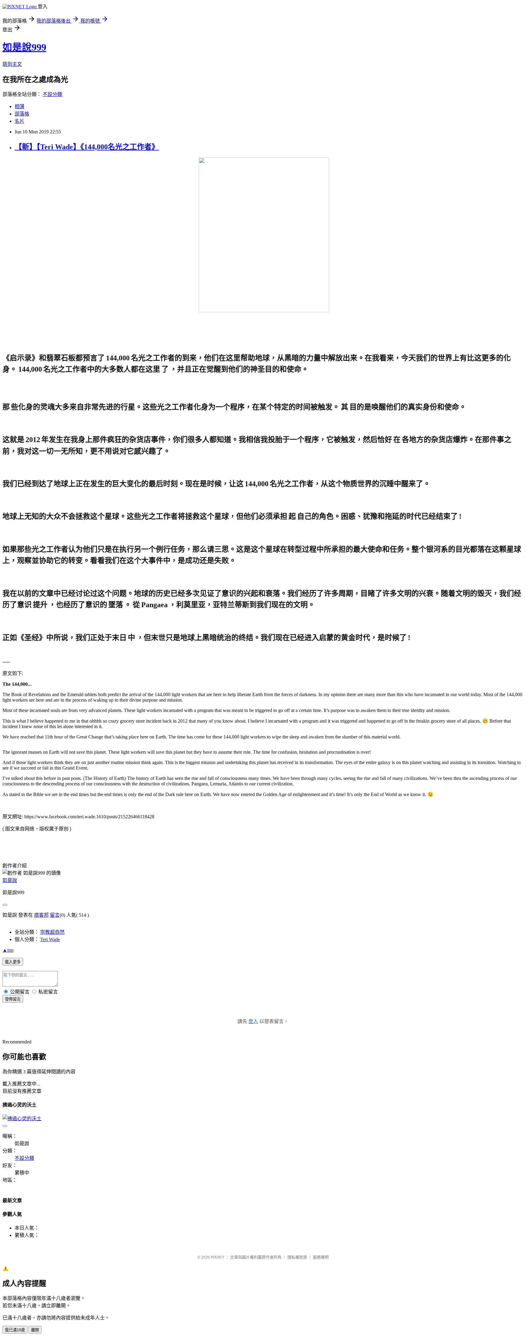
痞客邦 (41, 915)
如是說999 (24, 47)
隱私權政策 (297, 1257)
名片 (19, 121)
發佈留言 (13, 999)
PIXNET (217, 1257)
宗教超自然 (52, 932)
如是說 (9, 880)
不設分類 (52, 94)
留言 (55, 915)
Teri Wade (50, 939)
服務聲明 (321, 1257)
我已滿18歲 (15, 1330)
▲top (7, 950)
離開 (35, 1330)
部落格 (22, 113)
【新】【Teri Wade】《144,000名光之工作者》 (87, 147)
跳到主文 (12, 64)
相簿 (19, 106)
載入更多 (13, 962)
